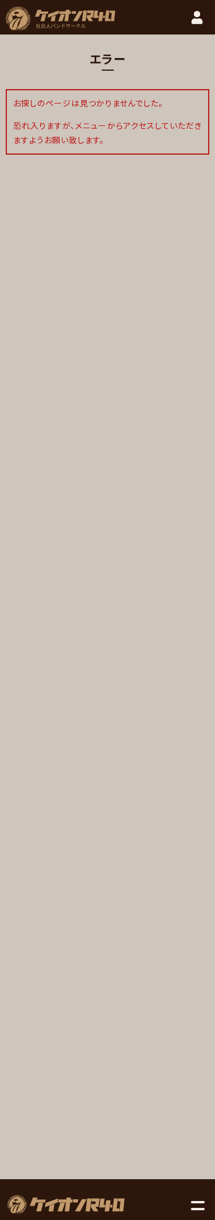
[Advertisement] (108, 808)
